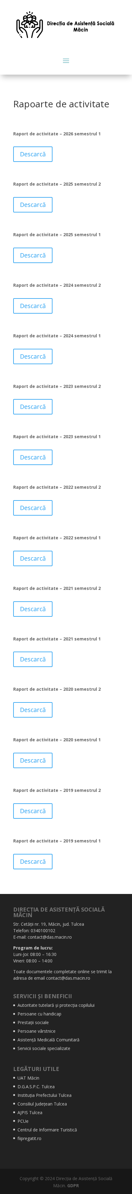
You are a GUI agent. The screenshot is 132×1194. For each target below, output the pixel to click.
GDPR (73, 1185)
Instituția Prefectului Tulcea (44, 1095)
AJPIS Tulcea (29, 1112)
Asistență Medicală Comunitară (48, 1040)
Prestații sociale (33, 1022)
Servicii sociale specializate (43, 1048)
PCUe (23, 1121)
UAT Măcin (28, 1078)
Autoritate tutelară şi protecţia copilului (56, 1005)
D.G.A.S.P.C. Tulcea (36, 1086)
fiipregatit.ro (29, 1138)
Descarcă (33, 154)
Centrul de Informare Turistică (47, 1130)
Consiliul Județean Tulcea (42, 1104)
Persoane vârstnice (36, 1031)
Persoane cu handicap (39, 1014)
